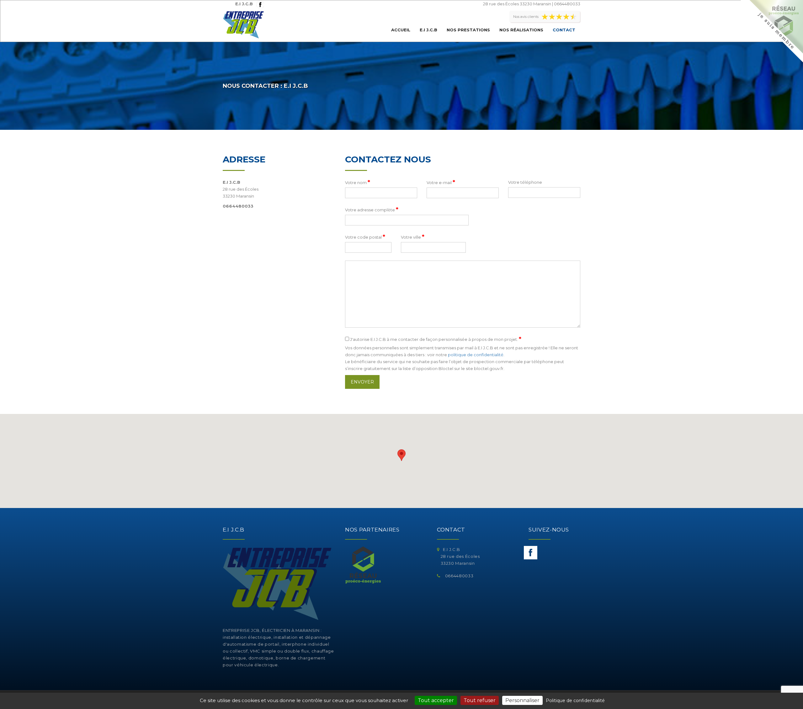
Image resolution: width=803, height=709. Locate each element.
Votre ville (412, 236)
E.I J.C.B (428, 29)
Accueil (400, 29)
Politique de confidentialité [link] (575, 700)
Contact (564, 29)
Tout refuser (480, 700)
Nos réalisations (521, 29)
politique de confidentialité (475, 354)
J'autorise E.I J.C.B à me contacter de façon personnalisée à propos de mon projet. (435, 339)
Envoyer (362, 382)
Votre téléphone (525, 182)
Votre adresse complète (371, 209)
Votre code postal (365, 236)
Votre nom (357, 182)
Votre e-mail (441, 182)
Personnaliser (522, 700)
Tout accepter (436, 700)
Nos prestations (468, 29)
